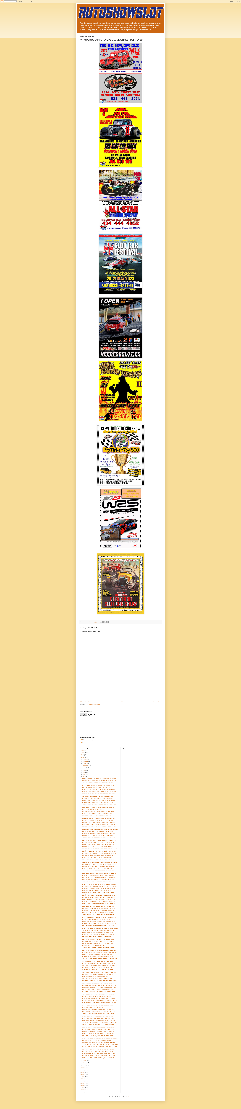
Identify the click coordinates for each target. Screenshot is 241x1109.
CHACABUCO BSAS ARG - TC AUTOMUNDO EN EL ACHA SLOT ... (99, 791)
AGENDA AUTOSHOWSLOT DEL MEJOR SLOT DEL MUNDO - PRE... (100, 1022)
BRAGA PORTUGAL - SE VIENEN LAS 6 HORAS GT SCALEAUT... (99, 934)
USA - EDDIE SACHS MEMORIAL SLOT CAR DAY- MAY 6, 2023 (98, 994)
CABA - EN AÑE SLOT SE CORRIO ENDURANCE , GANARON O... (99, 952)
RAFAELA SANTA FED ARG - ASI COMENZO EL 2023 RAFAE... (98, 844)
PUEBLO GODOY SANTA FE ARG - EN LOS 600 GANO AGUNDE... (99, 1003)
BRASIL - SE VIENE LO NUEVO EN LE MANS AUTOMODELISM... (99, 917)
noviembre (85, 761)
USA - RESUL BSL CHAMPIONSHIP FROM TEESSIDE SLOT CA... (99, 972)
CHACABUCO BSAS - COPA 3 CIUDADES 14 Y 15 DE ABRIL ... (98, 1051)
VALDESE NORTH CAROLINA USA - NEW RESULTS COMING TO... (99, 780)
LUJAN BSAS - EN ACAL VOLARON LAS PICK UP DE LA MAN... (98, 906)
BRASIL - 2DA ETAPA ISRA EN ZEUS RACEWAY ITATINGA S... (98, 954)
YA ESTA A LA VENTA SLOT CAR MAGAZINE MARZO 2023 (97, 978)
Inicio (121, 702)
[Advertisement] (120, 687)
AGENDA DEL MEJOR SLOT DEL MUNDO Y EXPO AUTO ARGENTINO (100, 1044)
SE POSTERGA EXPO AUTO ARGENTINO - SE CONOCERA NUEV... (99, 1000)
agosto (84, 768)
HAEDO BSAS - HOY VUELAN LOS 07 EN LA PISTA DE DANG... (98, 989)
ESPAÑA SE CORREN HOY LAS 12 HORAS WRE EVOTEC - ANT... (99, 987)
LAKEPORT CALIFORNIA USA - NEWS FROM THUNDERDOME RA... (100, 981)
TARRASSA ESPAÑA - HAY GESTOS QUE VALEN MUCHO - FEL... (99, 930)
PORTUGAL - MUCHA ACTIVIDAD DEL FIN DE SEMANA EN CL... (99, 888)
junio (84, 772)
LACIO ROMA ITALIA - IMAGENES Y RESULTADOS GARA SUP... (98, 877)
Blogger (130, 1097)
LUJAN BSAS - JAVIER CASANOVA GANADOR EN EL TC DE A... (99, 873)
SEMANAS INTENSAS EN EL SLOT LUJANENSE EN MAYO (97, 796)
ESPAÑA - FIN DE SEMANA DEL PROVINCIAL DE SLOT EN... (98, 956)
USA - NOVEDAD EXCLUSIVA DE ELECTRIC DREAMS (96, 890)
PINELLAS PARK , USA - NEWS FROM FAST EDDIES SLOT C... (98, 912)
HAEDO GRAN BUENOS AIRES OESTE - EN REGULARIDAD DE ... (99, 1038)
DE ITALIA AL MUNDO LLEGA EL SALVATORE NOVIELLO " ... (98, 983)
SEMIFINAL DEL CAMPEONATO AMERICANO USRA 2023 (97, 813)
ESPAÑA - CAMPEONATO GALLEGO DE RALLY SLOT (96, 919)
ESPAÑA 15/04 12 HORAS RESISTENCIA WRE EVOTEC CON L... (99, 1029)
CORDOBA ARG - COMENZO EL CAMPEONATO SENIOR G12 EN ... (99, 985)
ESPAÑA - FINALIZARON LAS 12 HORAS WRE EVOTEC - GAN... (99, 963)
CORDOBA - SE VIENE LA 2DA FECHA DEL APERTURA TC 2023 (99, 864)
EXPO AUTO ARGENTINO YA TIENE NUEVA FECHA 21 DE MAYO (99, 842)
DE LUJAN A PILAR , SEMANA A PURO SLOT (94, 945)
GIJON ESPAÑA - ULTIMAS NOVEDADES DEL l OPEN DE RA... (98, 811)
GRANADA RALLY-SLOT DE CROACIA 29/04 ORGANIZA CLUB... (99, 838)
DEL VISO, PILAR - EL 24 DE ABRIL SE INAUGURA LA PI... (97, 967)
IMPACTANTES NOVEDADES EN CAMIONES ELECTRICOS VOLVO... (100, 849)
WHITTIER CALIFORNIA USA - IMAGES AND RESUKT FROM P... (98, 1042)
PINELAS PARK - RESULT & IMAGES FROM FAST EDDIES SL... (98, 879)
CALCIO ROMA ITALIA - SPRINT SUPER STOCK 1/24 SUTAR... (98, 871)
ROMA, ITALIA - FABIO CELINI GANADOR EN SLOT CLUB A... (98, 1027)
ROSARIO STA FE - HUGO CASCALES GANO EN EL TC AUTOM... (99, 1011)
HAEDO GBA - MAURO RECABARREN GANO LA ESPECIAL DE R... (99, 921)
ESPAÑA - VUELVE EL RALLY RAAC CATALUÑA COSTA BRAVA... (99, 851)
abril (84, 776)
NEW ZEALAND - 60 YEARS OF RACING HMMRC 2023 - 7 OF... (98, 996)
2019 (82, 1074)
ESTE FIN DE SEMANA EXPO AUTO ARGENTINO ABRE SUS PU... (99, 1049)
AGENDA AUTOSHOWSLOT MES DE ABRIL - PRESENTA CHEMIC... (99, 886)
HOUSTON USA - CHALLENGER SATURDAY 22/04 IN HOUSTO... (99, 897)
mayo (84, 774)
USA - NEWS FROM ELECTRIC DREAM (92, 1007)
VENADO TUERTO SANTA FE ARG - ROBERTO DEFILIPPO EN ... (99, 901)
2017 (82, 1078)
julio (84, 770)
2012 (82, 1089)
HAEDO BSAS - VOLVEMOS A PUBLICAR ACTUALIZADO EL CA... (99, 904)
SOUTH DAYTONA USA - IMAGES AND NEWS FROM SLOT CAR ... (99, 1025)
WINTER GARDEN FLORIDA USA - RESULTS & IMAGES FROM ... (99, 855)
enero (84, 1065)
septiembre (86, 765)
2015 (82, 1083)
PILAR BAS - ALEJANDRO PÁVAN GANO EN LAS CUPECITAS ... (99, 822)
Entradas (84, 740)
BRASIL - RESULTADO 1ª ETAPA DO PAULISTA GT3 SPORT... (98, 785)
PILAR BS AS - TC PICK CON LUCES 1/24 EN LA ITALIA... (97, 1040)
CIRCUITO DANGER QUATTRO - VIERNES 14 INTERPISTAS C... (99, 1033)
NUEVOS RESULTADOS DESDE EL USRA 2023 (94, 809)
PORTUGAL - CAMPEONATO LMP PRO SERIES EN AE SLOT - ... (99, 840)
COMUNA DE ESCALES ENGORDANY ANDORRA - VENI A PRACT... (100, 959)
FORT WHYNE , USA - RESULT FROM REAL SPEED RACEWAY (98, 998)
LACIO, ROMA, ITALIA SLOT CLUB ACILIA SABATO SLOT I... (97, 787)
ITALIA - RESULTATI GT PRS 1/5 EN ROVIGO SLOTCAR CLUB (98, 1016)
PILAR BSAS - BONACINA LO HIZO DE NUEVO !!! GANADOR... (98, 893)
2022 (82, 1067)
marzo (84, 1060)
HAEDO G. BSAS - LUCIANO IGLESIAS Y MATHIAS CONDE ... (98, 932)
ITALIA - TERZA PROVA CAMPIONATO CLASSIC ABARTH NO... (98, 943)
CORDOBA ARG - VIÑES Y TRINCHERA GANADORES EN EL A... (99, 1053)
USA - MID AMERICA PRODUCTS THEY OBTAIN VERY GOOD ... (98, 1018)
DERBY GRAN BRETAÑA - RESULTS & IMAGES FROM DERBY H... (99, 778)
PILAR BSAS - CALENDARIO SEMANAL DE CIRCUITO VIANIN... (99, 794)
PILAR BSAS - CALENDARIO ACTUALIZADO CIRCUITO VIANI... (98, 1009)
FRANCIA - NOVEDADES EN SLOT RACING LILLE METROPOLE (99, 1055)
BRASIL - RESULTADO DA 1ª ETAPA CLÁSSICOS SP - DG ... (97, 1005)
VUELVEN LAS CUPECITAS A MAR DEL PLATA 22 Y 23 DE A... (98, 970)
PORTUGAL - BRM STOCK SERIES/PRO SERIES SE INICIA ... (98, 939)
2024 (82, 755)
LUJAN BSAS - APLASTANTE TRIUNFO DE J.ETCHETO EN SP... (98, 807)
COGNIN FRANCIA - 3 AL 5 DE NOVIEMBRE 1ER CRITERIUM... (98, 915)
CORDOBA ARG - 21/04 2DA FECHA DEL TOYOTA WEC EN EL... (99, 941)
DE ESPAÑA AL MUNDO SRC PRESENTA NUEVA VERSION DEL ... (99, 824)
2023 (82, 757)
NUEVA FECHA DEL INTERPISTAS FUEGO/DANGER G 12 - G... (98, 910)
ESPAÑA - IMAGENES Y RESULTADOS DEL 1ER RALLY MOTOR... (99, 895)
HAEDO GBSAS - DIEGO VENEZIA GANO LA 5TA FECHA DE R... (98, 831)
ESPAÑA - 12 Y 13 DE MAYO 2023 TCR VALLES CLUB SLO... (98, 798)
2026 (82, 750)
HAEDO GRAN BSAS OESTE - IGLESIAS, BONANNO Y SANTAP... (99, 1058)
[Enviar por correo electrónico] (101, 622)
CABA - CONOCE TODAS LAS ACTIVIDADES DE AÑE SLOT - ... (98, 882)
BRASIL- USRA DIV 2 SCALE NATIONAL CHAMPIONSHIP (97, 857)
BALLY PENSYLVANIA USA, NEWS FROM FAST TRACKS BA (98, 1036)
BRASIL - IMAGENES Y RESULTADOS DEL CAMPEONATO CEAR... (99, 899)
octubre (85, 763)
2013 (82, 1087)
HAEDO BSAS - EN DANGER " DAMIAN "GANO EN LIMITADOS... (99, 884)
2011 (82, 1092)
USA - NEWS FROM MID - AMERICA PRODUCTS (95, 976)
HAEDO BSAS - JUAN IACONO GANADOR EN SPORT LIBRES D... (99, 800)
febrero (85, 1063)
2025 (82, 752)
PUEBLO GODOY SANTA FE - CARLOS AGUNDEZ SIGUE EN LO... (99, 789)
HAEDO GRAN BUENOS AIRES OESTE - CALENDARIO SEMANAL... (100, 928)
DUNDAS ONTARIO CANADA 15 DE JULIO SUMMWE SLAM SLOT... (99, 1047)
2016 (82, 1081)
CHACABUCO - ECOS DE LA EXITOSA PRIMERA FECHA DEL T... (99, 948)
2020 (82, 1072)
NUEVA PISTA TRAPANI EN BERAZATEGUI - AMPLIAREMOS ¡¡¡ (98, 833)
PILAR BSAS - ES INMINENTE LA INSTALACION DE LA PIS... (98, 846)
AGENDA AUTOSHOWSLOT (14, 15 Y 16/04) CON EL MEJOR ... (98, 1014)
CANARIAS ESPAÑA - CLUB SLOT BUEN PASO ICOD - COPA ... (98, 783)
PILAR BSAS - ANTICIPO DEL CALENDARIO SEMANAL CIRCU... (99, 866)
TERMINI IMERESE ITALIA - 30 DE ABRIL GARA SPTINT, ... (97, 937)
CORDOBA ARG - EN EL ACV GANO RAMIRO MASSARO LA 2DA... (99, 805)
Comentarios (85, 743)
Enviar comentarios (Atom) (93, 704)
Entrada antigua (157, 702)
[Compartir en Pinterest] (108, 622)
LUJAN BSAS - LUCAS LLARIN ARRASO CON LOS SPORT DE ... (99, 992)
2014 (82, 1085)
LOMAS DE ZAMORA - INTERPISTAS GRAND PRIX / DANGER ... (99, 868)
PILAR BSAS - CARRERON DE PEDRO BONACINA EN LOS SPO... (99, 908)
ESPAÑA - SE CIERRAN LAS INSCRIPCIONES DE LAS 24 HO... (98, 1031)
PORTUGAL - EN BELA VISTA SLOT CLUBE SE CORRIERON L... (99, 950)
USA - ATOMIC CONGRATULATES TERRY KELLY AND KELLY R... (99, 926)
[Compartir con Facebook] (107, 622)
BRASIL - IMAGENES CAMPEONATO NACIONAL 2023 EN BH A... (99, 860)
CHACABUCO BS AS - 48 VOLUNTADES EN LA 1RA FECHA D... (98, 961)
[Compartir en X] (105, 622)
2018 (82, 1076)
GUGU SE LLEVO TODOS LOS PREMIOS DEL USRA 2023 (97, 820)
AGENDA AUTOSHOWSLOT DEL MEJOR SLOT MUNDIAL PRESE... (99, 853)
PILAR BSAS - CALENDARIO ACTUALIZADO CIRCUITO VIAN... (98, 974)
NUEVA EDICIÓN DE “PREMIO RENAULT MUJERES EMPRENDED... (100, 829)
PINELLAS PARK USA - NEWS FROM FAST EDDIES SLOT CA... (98, 818)
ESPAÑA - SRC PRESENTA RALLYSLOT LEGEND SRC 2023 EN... (99, 923)
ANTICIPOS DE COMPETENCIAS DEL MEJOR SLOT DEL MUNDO (99, 965)
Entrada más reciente (85, 702)
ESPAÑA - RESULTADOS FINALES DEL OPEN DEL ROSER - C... (99, 802)
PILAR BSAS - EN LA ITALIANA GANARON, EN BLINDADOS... (98, 835)
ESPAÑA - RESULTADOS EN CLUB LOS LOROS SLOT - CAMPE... (99, 827)
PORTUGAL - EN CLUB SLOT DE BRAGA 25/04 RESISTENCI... (98, 875)
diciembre (85, 759)
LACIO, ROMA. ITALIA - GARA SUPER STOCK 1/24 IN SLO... (97, 816)
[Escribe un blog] (103, 622)
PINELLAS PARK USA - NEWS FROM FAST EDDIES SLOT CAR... (99, 1020)
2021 (82, 1070)
